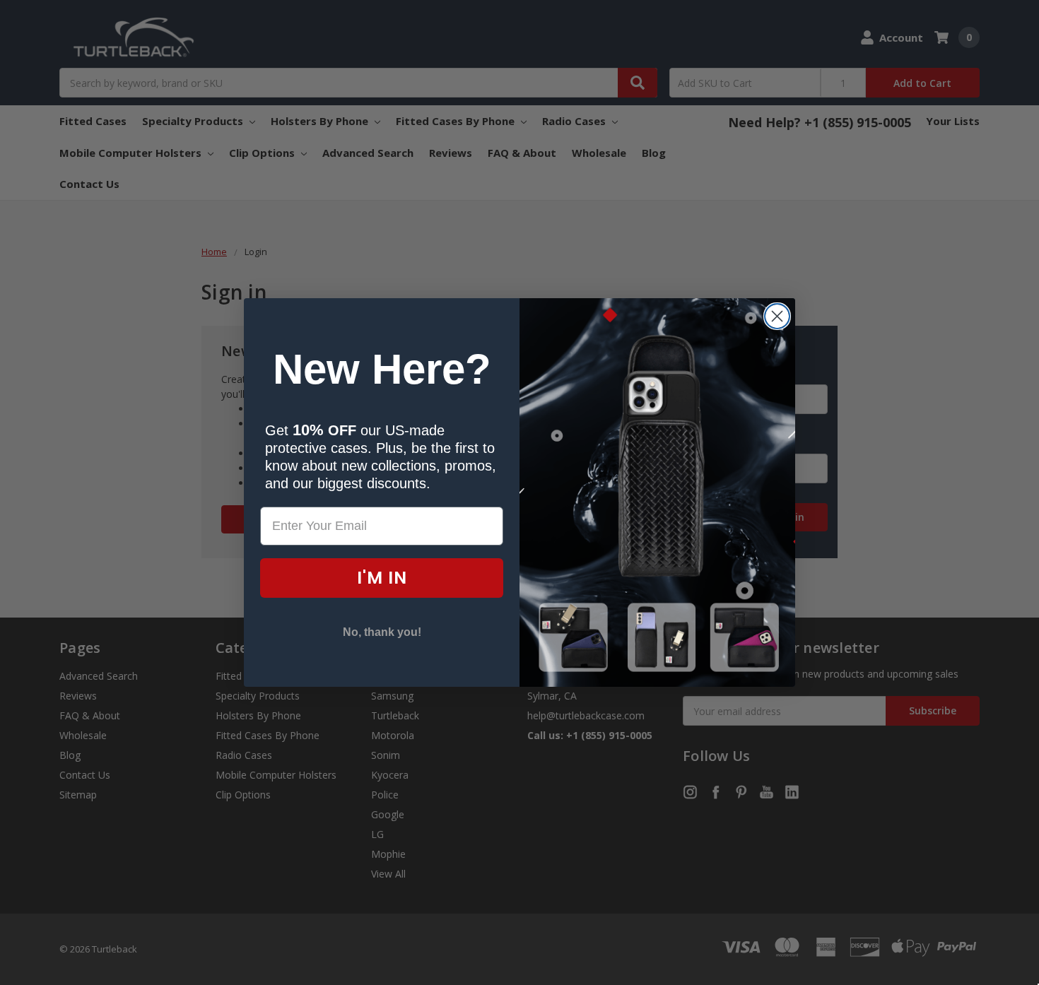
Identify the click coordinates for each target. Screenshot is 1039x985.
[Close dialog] (777, 316)
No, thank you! (382, 632)
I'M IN (382, 577)
